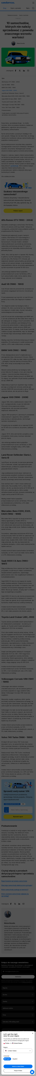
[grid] (17, 1059)
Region (5, 1047)
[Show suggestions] (30, 1050)
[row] (7, 1059)
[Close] (32, 1033)
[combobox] (15, 1051)
